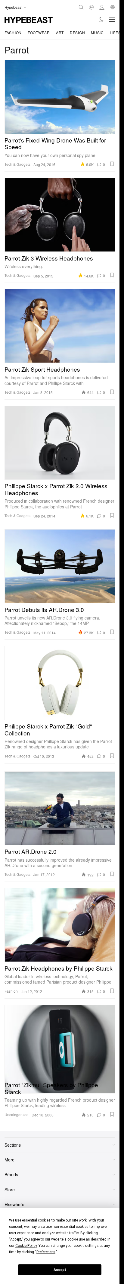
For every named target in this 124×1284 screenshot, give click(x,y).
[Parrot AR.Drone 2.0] (60, 808)
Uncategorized (17, 1114)
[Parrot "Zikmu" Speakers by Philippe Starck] (60, 1042)
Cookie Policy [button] (26, 1246)
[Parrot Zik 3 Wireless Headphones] (60, 215)
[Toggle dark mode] (101, 20)
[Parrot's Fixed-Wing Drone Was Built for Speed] (60, 97)
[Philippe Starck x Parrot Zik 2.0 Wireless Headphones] (60, 443)
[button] (112, 164)
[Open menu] (112, 20)
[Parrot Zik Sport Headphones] (60, 326)
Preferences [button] (45, 1252)
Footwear (39, 32)
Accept (60, 1270)
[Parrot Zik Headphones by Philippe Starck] (60, 925)
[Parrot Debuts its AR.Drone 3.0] (60, 566)
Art (60, 32)
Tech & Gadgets (17, 164)
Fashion (13, 32)
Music (97, 32)
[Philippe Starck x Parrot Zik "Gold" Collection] (60, 683)
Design (77, 32)
